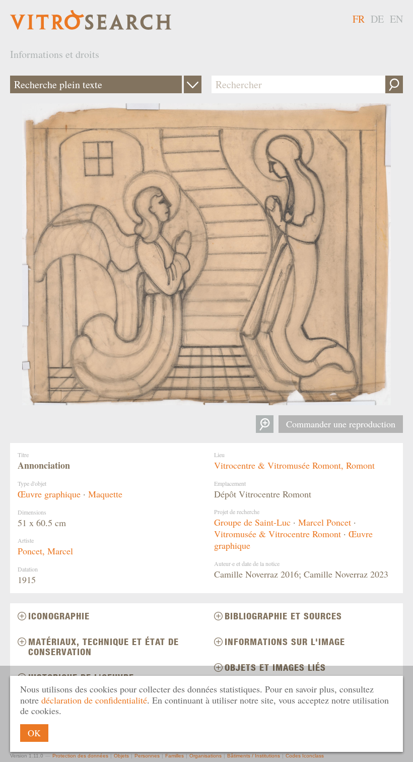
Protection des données (80, 755)
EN (396, 19)
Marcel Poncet (324, 522)
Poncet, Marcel (45, 551)
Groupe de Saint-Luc (252, 522)
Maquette (105, 494)
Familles (174, 755)
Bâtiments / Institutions (253, 755)
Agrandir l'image (264, 424)
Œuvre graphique (49, 494)
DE (377, 19)
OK (34, 733)
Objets (121, 755)
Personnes (147, 755)
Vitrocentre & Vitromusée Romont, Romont (294, 465)
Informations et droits (54, 54)
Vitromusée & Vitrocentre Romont (277, 534)
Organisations (205, 755)
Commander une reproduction (340, 424)
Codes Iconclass (305, 755)
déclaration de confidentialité (94, 700)
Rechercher (394, 84)
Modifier (192, 84)
